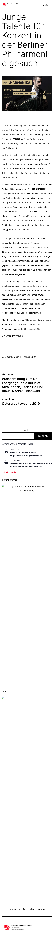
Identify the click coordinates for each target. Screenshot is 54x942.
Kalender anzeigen (10, 472)
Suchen (27, 430)
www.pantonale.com (30, 324)
